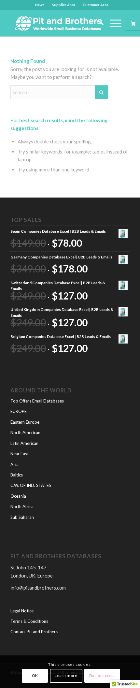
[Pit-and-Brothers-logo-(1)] (57, 23)
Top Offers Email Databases (37, 400)
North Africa (22, 506)
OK (35, 675)
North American (25, 432)
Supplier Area (63, 5)
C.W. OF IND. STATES (30, 485)
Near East (19, 453)
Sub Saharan (22, 517)
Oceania (18, 496)
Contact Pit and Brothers (34, 631)
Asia (14, 464)
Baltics (16, 474)
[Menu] (112, 23)
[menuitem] (40, 5)
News (40, 5)
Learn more (66, 675)
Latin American (24, 443)
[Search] (97, 23)
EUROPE (18, 411)
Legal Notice (22, 610)
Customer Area (95, 5)
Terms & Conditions (29, 621)
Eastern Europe (24, 422)
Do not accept (102, 675)
